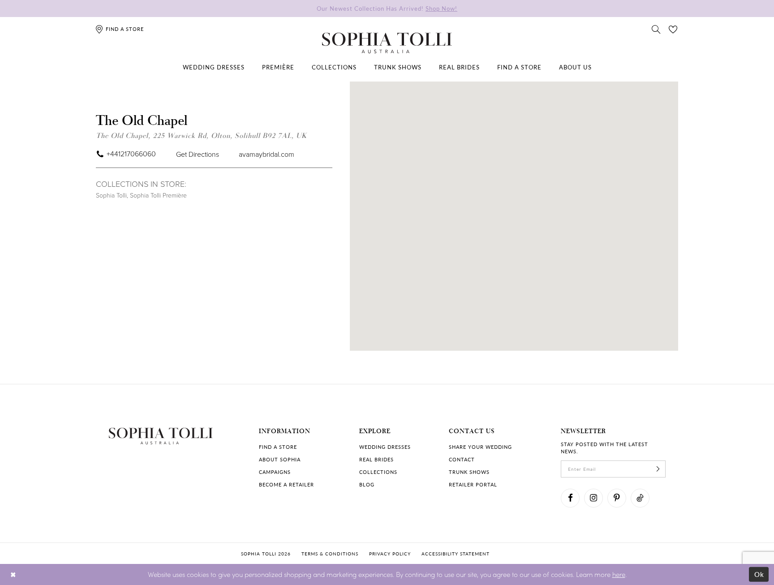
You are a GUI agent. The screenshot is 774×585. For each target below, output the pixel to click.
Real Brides (376, 459)
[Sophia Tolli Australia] (387, 43)
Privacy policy (390, 554)
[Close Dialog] (13, 574)
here (618, 574)
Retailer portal (473, 484)
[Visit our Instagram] (593, 498)
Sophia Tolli (111, 195)
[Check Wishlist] (673, 28)
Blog (366, 484)
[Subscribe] (658, 468)
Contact (462, 459)
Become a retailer (286, 484)
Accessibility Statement (455, 554)
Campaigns (275, 472)
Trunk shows (469, 472)
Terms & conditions (329, 554)
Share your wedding (480, 446)
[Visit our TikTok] (640, 498)
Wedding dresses (385, 446)
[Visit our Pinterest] (616, 498)
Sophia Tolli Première (158, 195)
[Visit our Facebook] (570, 498)
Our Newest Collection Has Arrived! (387, 8)
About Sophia (280, 459)
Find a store (278, 446)
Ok (759, 574)
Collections (378, 472)
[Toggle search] (656, 28)
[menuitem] (213, 67)
